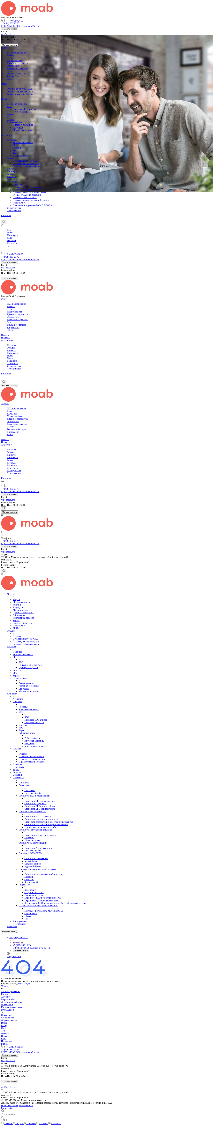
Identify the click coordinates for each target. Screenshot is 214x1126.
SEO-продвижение (16, 52)
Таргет (10, 71)
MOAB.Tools (7, 1010)
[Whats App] (18, 218)
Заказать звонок (9, 29)
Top (3, 1030)
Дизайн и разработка (17, 63)
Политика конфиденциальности (17, 1105)
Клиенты (11, 168)
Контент (11, 55)
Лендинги (18, 127)
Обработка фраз (9, 1020)
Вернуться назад (9, 983)
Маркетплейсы (14, 60)
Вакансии (12, 179)
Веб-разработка (15, 122)
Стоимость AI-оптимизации (27, 195)
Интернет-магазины (23, 125)
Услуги (4, 48)
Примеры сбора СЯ (22, 111)
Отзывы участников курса (20, 91)
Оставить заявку (9, 45)
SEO (9, 106)
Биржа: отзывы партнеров (20, 94)
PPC (9, 117)
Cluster (4, 1028)
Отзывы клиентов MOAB (20, 88)
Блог (3, 1038)
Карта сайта (7, 1108)
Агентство (6, 135)
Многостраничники (23, 130)
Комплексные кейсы (17, 104)
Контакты (6, 215)
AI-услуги (12, 58)
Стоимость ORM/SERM (25, 197)
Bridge (4, 1025)
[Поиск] (3, 222)
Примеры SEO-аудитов (24, 109)
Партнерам (12, 171)
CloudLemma (7, 1017)
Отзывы (5, 84)
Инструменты (14, 208)
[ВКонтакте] (2, 218)
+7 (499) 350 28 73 (14, 20)
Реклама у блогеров (16, 73)
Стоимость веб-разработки (26, 189)
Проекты (5, 99)
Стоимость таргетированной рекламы (32, 200)
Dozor (4, 1023)
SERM (10, 79)
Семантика (6, 1015)
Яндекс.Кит (13, 76)
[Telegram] (7, 218)
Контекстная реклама (17, 68)
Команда (11, 176)
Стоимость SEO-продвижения (28, 187)
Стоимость (12, 182)
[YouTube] (13, 218)
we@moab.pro (8, 34)
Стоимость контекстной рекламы (29, 192)
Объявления (13, 66)
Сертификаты (14, 210)
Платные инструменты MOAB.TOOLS (32, 205)
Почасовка (18, 184)
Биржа (10, 174)
